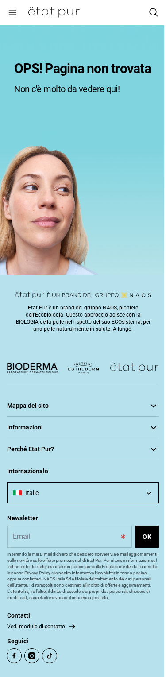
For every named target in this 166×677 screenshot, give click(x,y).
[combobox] (83, 492)
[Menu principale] (12, 12)
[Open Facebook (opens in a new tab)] (14, 656)
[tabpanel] (83, 150)
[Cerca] (153, 12)
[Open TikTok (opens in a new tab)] (49, 656)
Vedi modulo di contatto (36, 626)
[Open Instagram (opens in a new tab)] (32, 656)
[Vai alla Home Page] (54, 12)
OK (147, 536)
